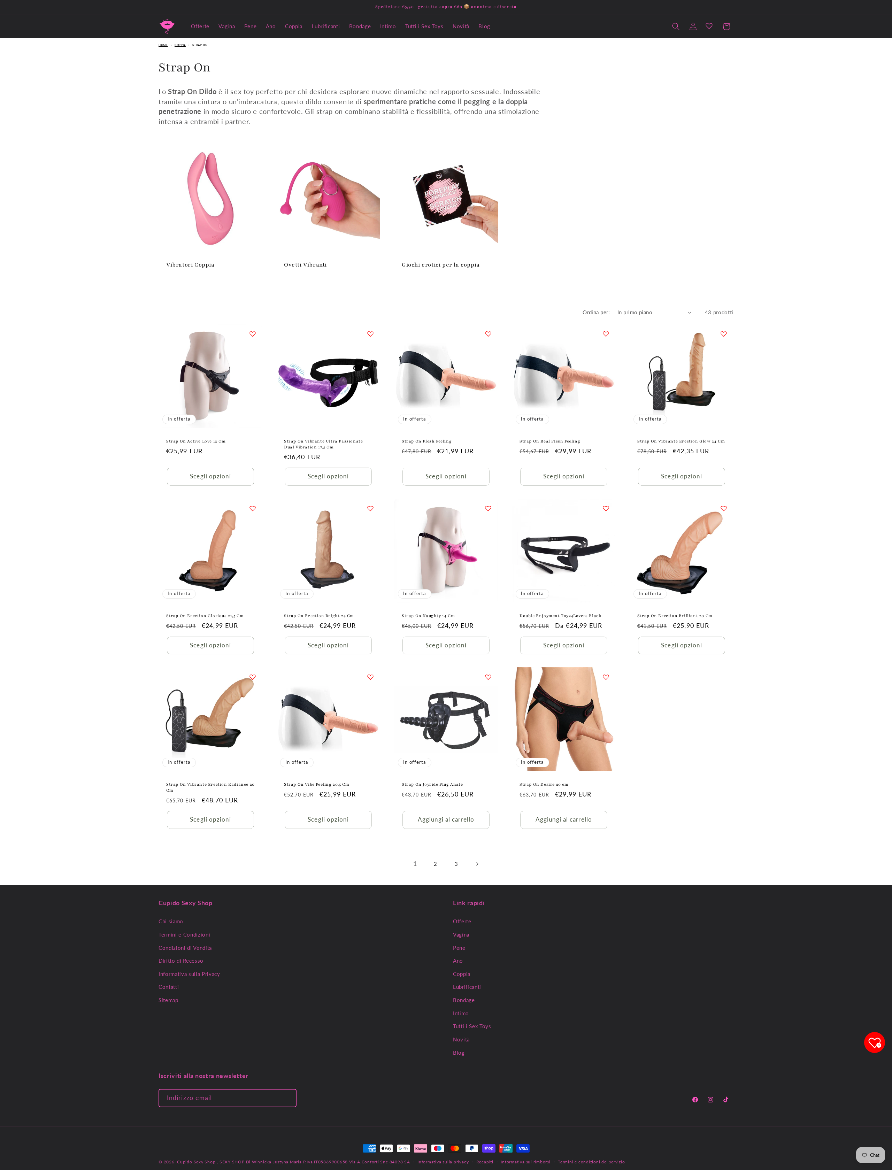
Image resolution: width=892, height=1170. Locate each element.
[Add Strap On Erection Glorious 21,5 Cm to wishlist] (252, 508)
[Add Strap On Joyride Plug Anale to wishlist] (488, 677)
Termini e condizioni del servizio (591, 1161)
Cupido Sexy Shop (197, 1161)
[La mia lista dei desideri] (709, 25)
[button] (676, 26)
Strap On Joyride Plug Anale (432, 784)
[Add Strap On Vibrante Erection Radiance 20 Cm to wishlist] (252, 677)
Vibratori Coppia (190, 265)
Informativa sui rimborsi (525, 1161)
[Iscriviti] (287, 1098)
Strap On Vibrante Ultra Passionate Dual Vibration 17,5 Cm (323, 444)
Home (163, 45)
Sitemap (168, 999)
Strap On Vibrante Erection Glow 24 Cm (681, 441)
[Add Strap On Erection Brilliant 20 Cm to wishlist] (723, 508)
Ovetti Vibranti (305, 265)
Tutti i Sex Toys (472, 1026)
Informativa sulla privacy (443, 1161)
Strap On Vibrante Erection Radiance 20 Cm (210, 787)
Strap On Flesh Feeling (427, 441)
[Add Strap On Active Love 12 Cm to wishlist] (252, 334)
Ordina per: (596, 312)
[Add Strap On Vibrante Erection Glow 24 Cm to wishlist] (723, 334)
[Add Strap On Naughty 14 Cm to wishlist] (488, 508)
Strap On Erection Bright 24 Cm (319, 615)
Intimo (461, 1013)
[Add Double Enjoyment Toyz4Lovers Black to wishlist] (606, 508)
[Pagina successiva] (477, 863)
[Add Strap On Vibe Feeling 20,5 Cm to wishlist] (370, 677)
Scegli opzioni (210, 476)
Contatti (169, 987)
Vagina (461, 934)
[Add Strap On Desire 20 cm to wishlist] (606, 677)
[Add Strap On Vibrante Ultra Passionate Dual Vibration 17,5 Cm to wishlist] (370, 334)
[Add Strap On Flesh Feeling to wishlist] (488, 334)
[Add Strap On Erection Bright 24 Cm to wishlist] (370, 508)
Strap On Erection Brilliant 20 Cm (675, 615)
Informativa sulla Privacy (189, 973)
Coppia (180, 45)
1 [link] (415, 863)
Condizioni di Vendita (185, 947)
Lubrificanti (467, 987)
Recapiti (484, 1161)
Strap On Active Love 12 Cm (196, 441)
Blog (459, 1052)
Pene (459, 947)
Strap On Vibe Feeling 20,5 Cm (316, 784)
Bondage (464, 999)
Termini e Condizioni (184, 934)
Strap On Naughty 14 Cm (428, 615)
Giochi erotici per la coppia (441, 265)
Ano (458, 960)
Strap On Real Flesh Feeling (550, 441)
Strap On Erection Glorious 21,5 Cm (205, 615)
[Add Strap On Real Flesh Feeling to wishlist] (606, 334)
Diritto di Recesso (181, 960)
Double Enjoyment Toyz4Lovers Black (560, 615)
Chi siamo (171, 921)
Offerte (462, 921)
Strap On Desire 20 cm (544, 784)
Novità (461, 1039)
